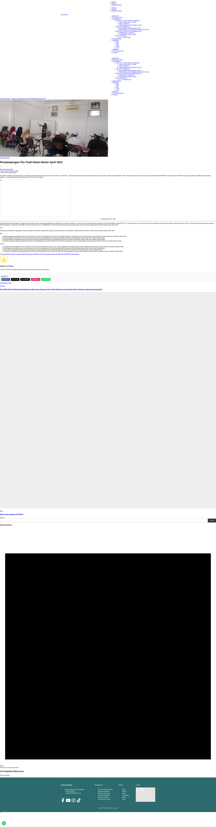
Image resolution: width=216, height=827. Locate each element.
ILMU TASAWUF (124, 23)
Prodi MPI (7, 158)
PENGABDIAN (116, 39)
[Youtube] (68, 800)
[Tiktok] (79, 800)
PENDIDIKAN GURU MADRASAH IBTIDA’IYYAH (134, 30)
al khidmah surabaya (9, 254)
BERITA (113, 2)
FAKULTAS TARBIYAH (123, 26)
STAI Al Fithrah (4, 223)
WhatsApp (46, 279)
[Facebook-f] (63, 800)
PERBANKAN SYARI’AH (126, 33)
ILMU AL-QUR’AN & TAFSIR (127, 22)
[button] (132, 55)
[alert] (108, 648)
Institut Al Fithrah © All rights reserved (108, 808)
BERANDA (115, 16)
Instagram (36, 279)
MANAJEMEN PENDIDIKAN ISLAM (130, 28)
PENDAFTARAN (116, 5)
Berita (2, 158)
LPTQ (117, 48)
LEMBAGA (115, 40)
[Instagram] (73, 800)
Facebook (6, 279)
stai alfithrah (67, 254)
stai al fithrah (59, 254)
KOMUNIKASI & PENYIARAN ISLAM (130, 25)
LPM (117, 43)
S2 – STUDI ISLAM (125, 37)
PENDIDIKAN (116, 19)
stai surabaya (75, 254)
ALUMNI (114, 52)
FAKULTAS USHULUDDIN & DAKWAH (128, 20)
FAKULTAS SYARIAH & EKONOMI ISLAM (128, 31)
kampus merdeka (33, 254)
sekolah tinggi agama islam (46, 254)
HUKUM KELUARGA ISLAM (127, 34)
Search (2, 518)
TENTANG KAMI (117, 17)
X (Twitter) (26, 279)
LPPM (117, 46)
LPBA (117, 42)
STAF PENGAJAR (117, 51)
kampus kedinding (21, 254)
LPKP (117, 45)
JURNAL (114, 3)
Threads (16, 279)
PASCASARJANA (121, 36)
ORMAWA (115, 49)
